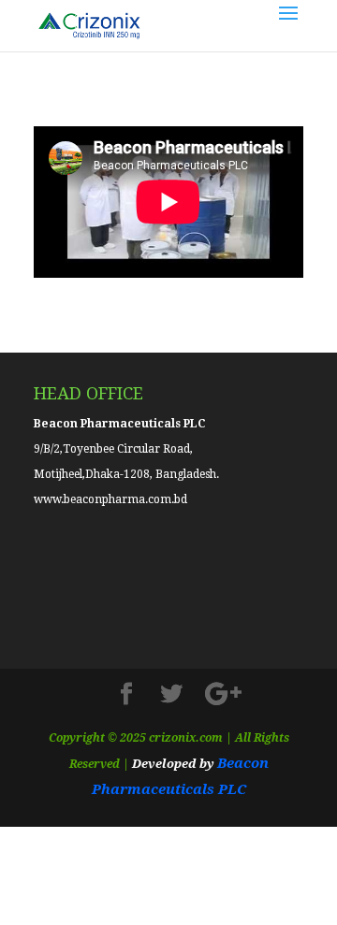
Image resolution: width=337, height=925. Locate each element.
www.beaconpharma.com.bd (110, 499)
